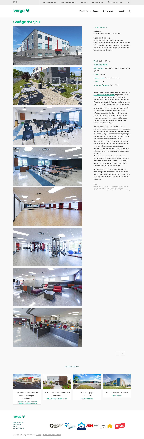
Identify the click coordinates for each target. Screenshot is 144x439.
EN (128, 2)
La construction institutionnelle (104, 95)
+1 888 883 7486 (116, 2)
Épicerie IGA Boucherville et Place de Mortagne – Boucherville (27, 396)
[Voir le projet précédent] (118, 353)
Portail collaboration (49, 2)
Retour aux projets (101, 27)
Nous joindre (98, 2)
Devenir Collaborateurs (68, 2)
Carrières (84, 2)
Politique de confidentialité (52, 435)
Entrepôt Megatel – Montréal (117, 393)
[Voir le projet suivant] (123, 353)
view (27, 381)
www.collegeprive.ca (101, 64)
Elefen (38, 435)
